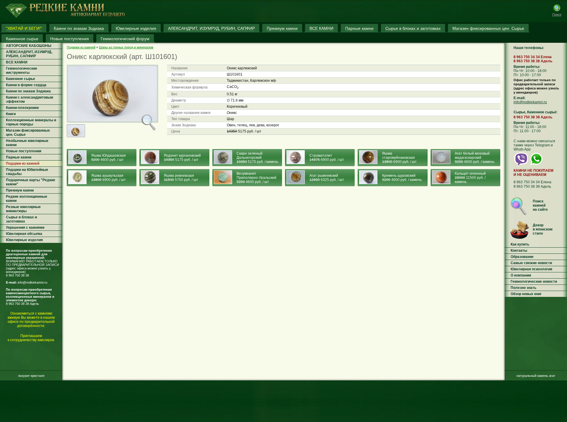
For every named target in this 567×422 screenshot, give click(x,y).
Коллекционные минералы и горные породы (31, 122)
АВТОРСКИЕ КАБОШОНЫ (28, 46)
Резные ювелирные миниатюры (23, 209)
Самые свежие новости (531, 263)
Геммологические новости (534, 281)
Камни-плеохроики (22, 108)
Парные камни (18, 157)
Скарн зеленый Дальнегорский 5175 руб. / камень (257, 157)
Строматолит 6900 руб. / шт (326, 157)
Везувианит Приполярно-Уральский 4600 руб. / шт (256, 177)
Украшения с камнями (25, 227)
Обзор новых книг (526, 294)
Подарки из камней (22, 163)
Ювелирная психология (531, 269)
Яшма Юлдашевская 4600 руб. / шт (108, 157)
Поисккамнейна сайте (540, 205)
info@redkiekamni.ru (32, 282)
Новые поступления (23, 151)
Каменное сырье (20, 79)
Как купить (520, 244)
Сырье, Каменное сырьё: (536, 112)
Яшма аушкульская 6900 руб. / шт (108, 178)
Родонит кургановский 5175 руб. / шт (182, 157)
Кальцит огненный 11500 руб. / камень (470, 177)
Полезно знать (523, 288)
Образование (522, 257)
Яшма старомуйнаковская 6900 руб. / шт (399, 157)
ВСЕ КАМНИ (16, 62)
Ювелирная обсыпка (24, 234)
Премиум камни (20, 190)
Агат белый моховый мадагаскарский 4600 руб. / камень (474, 157)
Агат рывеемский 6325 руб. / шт (326, 178)
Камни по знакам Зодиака (28, 91)
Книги (11, 114)
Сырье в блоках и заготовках (21, 219)
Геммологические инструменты (21, 70)
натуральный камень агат (536, 375)
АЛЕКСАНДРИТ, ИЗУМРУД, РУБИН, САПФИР (29, 54)
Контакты (519, 250)
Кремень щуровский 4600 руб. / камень (402, 178)
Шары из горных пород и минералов (126, 47)
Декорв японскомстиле (543, 229)
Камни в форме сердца (26, 85)
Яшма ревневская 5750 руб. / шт (181, 178)
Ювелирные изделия (24, 240)
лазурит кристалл (31, 375)
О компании (521, 275)
